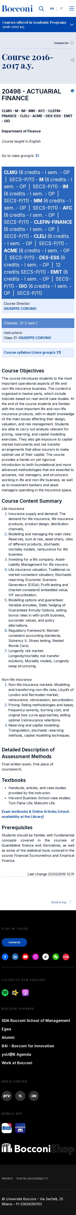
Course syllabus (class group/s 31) (32, 352)
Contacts (14, 942)
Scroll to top (58, 902)
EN (52, 8)
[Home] (17, 8)
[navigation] (38, 24)
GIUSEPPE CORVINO (20, 308)
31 (37, 156)
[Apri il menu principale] (71, 9)
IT (61, 8)
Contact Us (61, 43)
